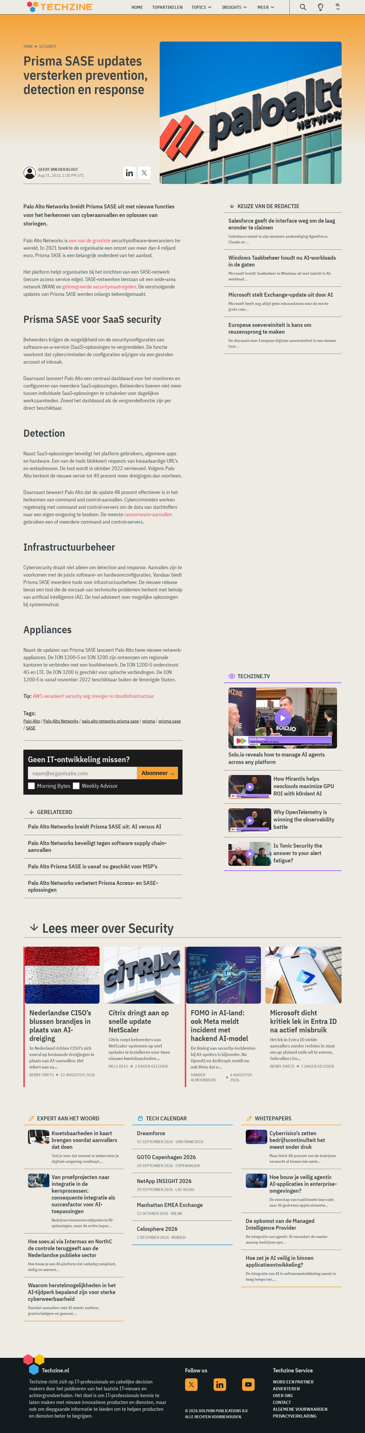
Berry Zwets (41, 1074)
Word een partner (293, 1382)
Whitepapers (273, 1118)
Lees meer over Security (108, 928)
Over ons (283, 1395)
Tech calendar (166, 1118)
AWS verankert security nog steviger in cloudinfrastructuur (93, 696)
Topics (199, 7)
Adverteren (286, 1388)
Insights (232, 7)
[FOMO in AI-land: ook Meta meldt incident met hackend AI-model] (223, 975)
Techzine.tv (254, 676)
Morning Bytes (53, 786)
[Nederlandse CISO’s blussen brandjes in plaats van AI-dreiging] (62, 975)
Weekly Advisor (100, 786)
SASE (30, 728)
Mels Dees (118, 1066)
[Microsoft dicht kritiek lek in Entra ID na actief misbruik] (303, 975)
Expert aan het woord (68, 1118)
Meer (263, 7)
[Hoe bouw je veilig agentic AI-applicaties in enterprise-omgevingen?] (256, 1191)
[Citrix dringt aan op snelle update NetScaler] (142, 975)
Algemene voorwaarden (300, 1409)
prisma (148, 721)
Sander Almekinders (203, 1077)
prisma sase (170, 721)
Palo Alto (31, 721)
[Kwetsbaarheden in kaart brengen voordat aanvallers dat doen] (38, 1147)
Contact (282, 1402)
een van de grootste (89, 240)
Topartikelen (167, 7)
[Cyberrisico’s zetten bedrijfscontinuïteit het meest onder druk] (256, 1147)
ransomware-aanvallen (148, 514)
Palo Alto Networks (60, 721)
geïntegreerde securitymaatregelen (99, 286)
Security (47, 46)
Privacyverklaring (295, 1416)
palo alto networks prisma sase (110, 721)
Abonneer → (158, 773)
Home (137, 7)
